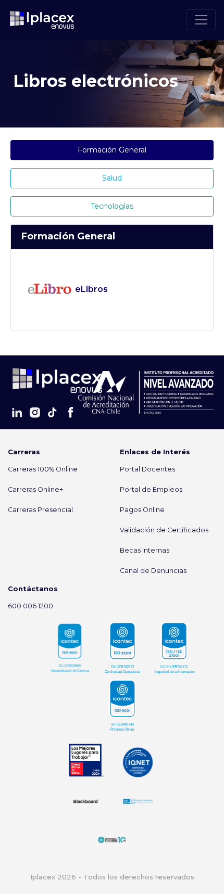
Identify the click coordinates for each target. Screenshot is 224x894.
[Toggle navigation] (201, 19)
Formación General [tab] (112, 150)
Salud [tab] (112, 178)
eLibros (90, 289)
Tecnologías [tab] (112, 206)
